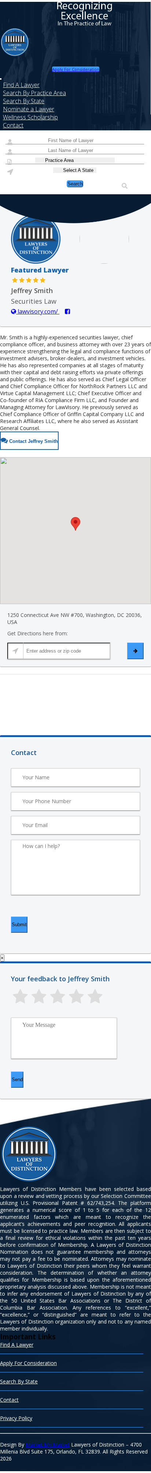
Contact (13, 125)
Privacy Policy (16, 1418)
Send (17, 1079)
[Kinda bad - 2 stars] (39, 997)
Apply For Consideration (75, 69)
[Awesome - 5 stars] (95, 997)
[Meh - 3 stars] (57, 997)
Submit (19, 924)
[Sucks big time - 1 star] (20, 997)
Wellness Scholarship (30, 117)
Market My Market (48, 1444)
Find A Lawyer (21, 85)
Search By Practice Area (34, 93)
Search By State (23, 101)
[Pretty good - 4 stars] (76, 997)
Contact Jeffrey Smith (33, 441)
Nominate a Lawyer (28, 109)
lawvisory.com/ (37, 311)
